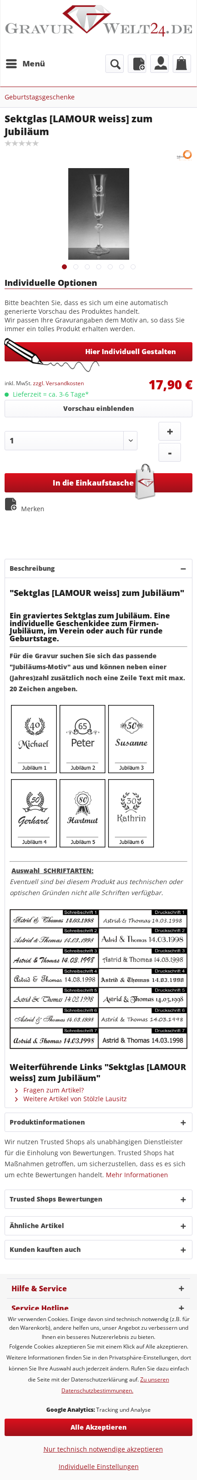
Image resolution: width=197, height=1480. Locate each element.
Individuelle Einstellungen (99, 1466)
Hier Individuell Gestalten (130, 351)
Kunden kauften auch (45, 1249)
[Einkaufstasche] (182, 64)
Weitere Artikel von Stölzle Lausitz (74, 1098)
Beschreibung (32, 568)
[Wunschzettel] (137, 64)
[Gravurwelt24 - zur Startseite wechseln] (98, 26)
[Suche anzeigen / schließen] (114, 64)
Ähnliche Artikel (37, 1225)
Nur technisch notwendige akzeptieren (103, 1449)
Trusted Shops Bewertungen (56, 1199)
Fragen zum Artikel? (53, 1090)
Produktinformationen (47, 1122)
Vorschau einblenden (98, 408)
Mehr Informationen (137, 1174)
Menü (33, 63)
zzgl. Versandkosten (58, 383)
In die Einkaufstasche (93, 483)
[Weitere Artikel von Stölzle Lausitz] (184, 155)
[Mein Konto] (159, 64)
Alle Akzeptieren (98, 1427)
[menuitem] (24, 64)
